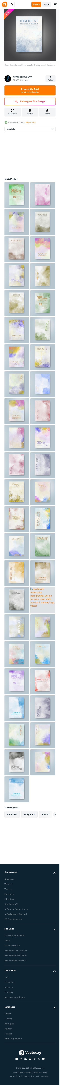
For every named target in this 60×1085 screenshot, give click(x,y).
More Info (11, 129)
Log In (46, 4)
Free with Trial (30, 90)
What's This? (30, 122)
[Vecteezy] (4, 4)
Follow (50, 80)
